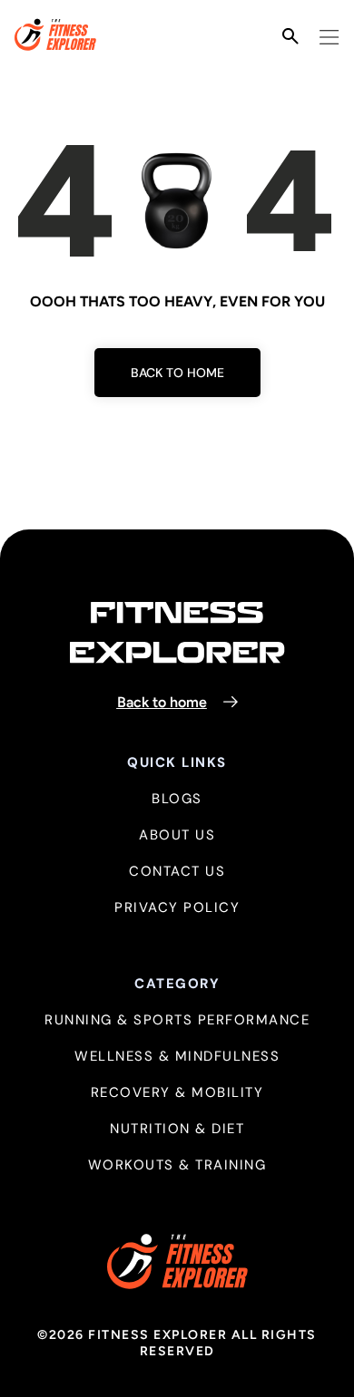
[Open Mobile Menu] (329, 37)
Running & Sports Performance (177, 1020)
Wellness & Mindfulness (177, 1056)
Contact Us (177, 871)
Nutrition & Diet (177, 1129)
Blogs (177, 799)
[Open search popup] (290, 36)
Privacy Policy (177, 908)
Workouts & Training (177, 1165)
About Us (177, 835)
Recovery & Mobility (177, 1092)
